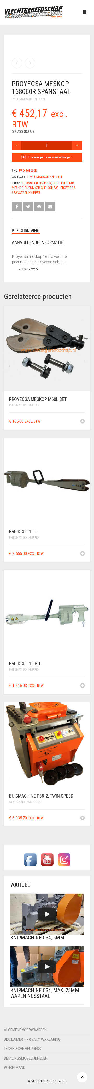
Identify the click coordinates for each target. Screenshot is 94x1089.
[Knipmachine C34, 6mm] (47, 914)
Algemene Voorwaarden (25, 1030)
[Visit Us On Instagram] (64, 859)
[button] (82, 422)
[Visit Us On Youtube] (47, 859)
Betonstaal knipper (36, 183)
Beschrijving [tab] (26, 230)
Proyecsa (67, 188)
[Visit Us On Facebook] (30, 859)
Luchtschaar (63, 183)
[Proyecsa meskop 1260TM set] (30, 63)
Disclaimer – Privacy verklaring (32, 1039)
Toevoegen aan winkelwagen (50, 157)
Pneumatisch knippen (28, 99)
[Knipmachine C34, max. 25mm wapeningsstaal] (47, 966)
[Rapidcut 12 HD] (17, 63)
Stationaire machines (24, 802)
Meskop (17, 188)
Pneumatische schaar (42, 188)
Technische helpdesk (22, 1048)
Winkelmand (14, 1067)
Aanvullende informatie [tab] (37, 242)
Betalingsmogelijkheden (26, 1058)
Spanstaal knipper (26, 193)
